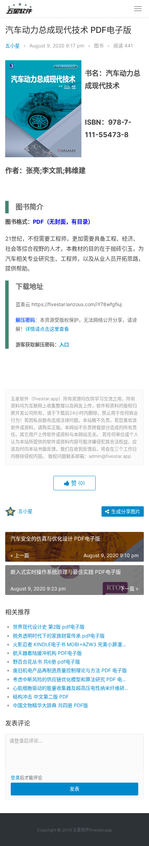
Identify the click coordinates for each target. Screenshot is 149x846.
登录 (15, 777)
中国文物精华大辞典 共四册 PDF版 (50, 705)
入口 (64, 344)
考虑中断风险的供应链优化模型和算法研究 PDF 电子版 (72, 679)
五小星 (12, 45)
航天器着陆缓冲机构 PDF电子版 (47, 653)
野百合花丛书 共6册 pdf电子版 (46, 662)
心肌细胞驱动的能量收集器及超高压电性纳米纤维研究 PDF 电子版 (72, 688)
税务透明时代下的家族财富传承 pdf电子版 (59, 636)
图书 (99, 45)
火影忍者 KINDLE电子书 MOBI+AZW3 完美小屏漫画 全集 (72, 644)
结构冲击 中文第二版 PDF (41, 697)
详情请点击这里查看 (47, 329)
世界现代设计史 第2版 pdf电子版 (49, 627)
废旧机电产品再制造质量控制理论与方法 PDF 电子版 (70, 670)
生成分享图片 (125, 511)
